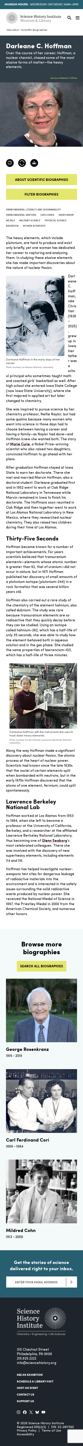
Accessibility (25, 1434)
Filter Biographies (41, 194)
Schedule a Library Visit (35, 1381)
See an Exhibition (30, 1374)
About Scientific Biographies (41, 179)
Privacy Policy (27, 1430)
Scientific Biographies (34, 30)
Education (13, 30)
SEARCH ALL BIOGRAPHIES (41, 966)
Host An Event (27, 1388)
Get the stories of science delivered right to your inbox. (41, 1265)
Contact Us (25, 1394)
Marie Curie (20, 444)
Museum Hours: (17, 4)
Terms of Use (51, 1430)
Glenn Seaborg (54, 841)
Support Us (25, 1401)
